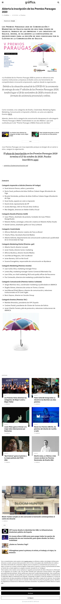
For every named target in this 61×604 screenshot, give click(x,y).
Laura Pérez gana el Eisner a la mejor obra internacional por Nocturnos (15, 429)
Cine (5, 395)
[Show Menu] (2, 2)
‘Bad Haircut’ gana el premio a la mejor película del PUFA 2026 (15, 458)
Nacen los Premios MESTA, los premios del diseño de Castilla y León (45, 429)
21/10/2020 (15, 15)
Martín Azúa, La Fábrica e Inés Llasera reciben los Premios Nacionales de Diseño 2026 (45, 458)
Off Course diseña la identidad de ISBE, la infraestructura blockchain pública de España (31, 531)
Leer (4, 525)
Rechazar (30, 593)
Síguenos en (9, 21)
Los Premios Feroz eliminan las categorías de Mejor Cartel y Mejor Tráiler (19, 134)
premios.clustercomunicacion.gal (16, 165)
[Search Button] (58, 2)
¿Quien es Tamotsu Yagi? (18, 544)
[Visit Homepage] (30, 2)
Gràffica (6, 15)
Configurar (30, 598)
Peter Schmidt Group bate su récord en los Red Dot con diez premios (49, 133)
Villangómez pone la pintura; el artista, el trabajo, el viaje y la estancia (32, 551)
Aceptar (30, 588)
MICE (10, 114)
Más (30, 141)
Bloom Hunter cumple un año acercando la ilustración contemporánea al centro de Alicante (28, 517)
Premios (23, 15)
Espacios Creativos (8, 513)
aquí (36, 160)
